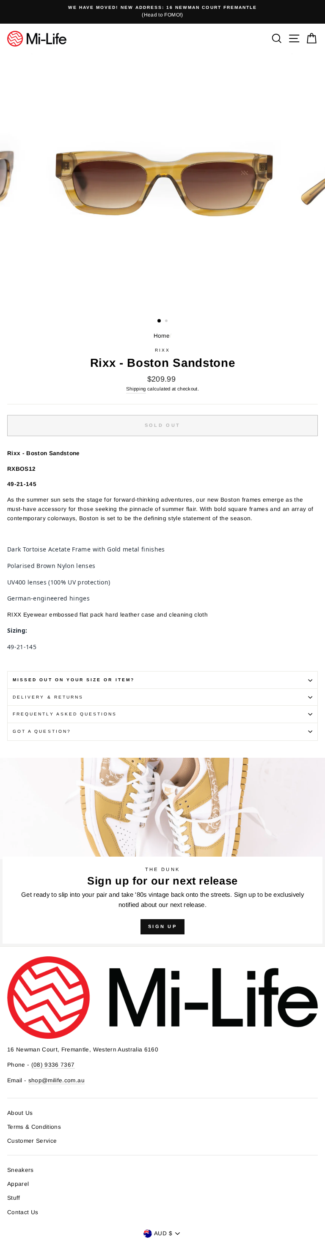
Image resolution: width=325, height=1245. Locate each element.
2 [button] (167, 321)
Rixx (162, 350)
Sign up (162, 926)
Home (162, 336)
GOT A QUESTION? (42, 731)
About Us (20, 1113)
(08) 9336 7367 (53, 1065)
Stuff (13, 1198)
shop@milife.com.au (56, 1080)
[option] (162, 11)
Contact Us (22, 1212)
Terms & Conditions (34, 1127)
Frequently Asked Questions (65, 714)
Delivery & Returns (48, 697)
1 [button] (159, 321)
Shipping (136, 388)
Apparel (18, 1184)
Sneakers (20, 1170)
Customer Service (32, 1141)
